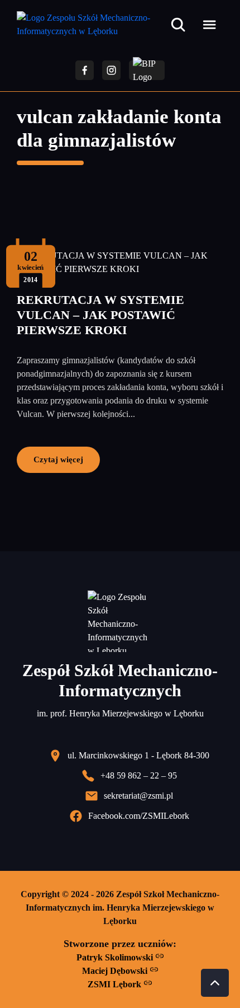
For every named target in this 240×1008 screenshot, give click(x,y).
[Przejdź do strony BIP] (147, 70)
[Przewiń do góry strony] (215, 983)
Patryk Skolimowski (115, 957)
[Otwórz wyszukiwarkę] (178, 24)
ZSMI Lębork (115, 984)
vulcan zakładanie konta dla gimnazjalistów (119, 128)
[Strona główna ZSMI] (91, 24)
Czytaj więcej (58, 459)
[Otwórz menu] (209, 24)
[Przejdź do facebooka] (84, 70)
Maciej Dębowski (116, 971)
